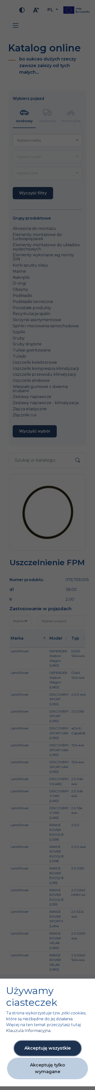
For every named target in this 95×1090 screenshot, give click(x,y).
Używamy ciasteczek (31, 996)
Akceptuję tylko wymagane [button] (47, 1068)
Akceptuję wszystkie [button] (47, 1048)
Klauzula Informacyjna (28, 1030)
